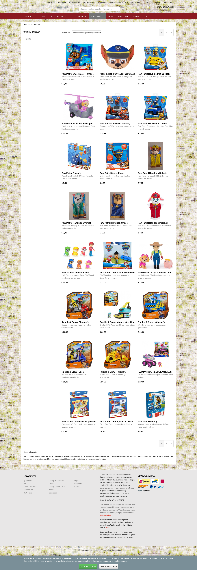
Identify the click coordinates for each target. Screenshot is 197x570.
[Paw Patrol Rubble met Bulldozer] (156, 57)
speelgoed (29, 39)
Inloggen (157, 2)
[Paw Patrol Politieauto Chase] (156, 106)
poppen (52, 490)
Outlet (137, 16)
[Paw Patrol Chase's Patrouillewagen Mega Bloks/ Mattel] (79, 156)
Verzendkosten (89, 2)
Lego (76, 481)
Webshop (51, 2)
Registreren (169, 2)
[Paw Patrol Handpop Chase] (117, 206)
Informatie (62, 2)
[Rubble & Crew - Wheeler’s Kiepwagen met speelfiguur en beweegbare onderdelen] (156, 305)
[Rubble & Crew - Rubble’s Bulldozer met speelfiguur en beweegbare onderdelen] (117, 355)
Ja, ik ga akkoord (88, 566)
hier (107, 528)
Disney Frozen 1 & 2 (57, 487)
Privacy (147, 2)
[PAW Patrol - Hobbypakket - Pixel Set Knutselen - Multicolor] (117, 404)
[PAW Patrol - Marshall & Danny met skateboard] (117, 255)
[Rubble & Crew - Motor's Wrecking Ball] (117, 305)
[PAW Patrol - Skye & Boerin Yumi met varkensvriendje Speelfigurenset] (156, 255)
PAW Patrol (97, 16)
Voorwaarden (74, 2)
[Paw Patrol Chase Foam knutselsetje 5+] (117, 156)
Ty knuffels (29, 16)
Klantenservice (116, 2)
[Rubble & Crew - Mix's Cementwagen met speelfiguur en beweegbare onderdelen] (79, 355)
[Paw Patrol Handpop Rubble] (156, 156)
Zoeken (123, 9)
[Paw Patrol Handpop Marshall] (156, 206)
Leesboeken (80, 16)
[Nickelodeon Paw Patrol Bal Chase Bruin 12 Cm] (117, 57)
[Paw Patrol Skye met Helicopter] (79, 106)
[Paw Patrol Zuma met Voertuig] (117, 106)
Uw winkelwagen (165, 7)
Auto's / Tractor (59, 16)
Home (26, 24)
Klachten (129, 2)
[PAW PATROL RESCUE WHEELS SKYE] (156, 355)
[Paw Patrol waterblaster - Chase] (79, 57)
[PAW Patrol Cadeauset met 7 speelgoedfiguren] (79, 255)
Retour (138, 2)
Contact (101, 2)
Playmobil (78, 484)
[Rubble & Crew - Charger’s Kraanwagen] (79, 305)
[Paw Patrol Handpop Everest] (79, 206)
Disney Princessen (118, 16)
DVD (43, 16)
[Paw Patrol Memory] (156, 404)
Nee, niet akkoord (109, 566)
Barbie (76, 487)
